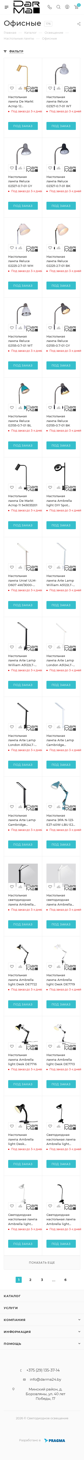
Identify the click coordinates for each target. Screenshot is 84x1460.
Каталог (12, 1296)
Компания (14, 1320)
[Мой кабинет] (67, 7)
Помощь (12, 1344)
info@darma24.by (45, 1379)
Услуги (11, 1308)
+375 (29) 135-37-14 (43, 1370)
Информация (17, 1332)
